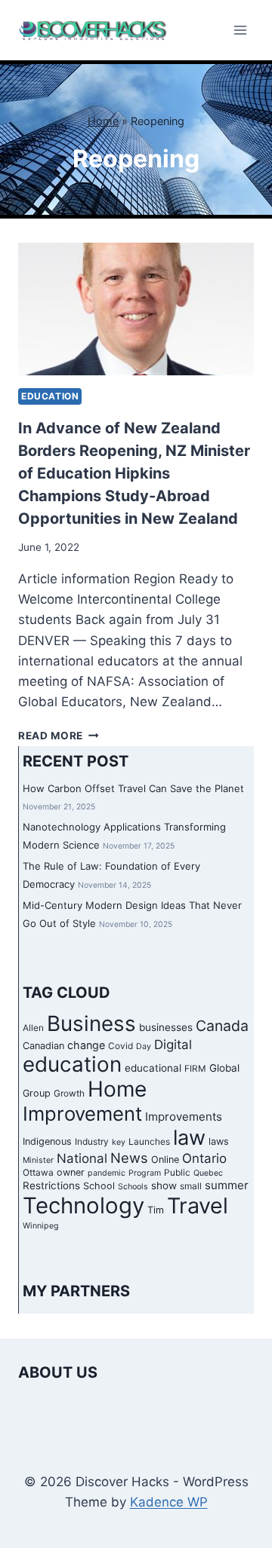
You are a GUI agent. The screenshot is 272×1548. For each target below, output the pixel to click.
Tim (155, 1210)
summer (227, 1185)
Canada (222, 1026)
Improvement (82, 1113)
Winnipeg (41, 1226)
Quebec (208, 1173)
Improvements (183, 1116)
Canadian (43, 1045)
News (129, 1157)
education (72, 1064)
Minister (38, 1160)
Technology (83, 1205)
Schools (133, 1187)
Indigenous (47, 1141)
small (191, 1186)
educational (153, 1068)
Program (144, 1173)
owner (71, 1172)
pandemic (106, 1173)
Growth (69, 1093)
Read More (58, 736)
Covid (120, 1046)
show (164, 1185)
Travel (197, 1205)
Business (91, 1023)
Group (37, 1093)
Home (103, 121)
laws (219, 1141)
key (118, 1142)
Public (177, 1172)
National (82, 1158)
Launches (149, 1142)
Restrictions (51, 1185)
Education (50, 396)
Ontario (204, 1158)
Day (143, 1046)
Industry (92, 1142)
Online (165, 1159)
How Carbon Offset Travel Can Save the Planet (133, 788)
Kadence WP (169, 1502)
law (189, 1137)
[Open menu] (240, 29)
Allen (33, 1028)
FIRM (195, 1068)
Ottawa (38, 1172)
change (86, 1045)
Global (224, 1068)
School (99, 1186)
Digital (173, 1044)
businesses (166, 1027)
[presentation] (136, 309)
